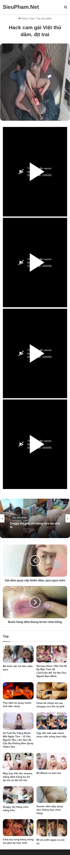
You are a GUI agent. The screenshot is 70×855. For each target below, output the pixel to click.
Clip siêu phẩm (44, 18)
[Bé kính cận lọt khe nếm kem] (18, 654)
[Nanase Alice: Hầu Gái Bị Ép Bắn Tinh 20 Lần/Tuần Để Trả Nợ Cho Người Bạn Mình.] (51, 654)
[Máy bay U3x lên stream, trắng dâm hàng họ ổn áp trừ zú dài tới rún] (18, 761)
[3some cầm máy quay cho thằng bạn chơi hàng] (51, 794)
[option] (35, 518)
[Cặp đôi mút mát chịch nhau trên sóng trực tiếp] (51, 721)
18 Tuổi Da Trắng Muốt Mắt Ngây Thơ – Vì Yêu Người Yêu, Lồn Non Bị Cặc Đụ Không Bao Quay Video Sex (18, 740)
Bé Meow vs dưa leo (48, 773)
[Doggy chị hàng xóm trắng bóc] (18, 794)
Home (24, 18)
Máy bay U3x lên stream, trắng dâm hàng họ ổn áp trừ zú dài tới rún (18, 777)
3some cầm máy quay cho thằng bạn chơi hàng (49, 810)
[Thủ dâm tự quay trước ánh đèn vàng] (18, 690)
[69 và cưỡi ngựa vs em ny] (51, 827)
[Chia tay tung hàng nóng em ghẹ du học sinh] (18, 827)
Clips (31, 18)
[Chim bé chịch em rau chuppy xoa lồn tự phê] (51, 690)
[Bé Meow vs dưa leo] (51, 761)
